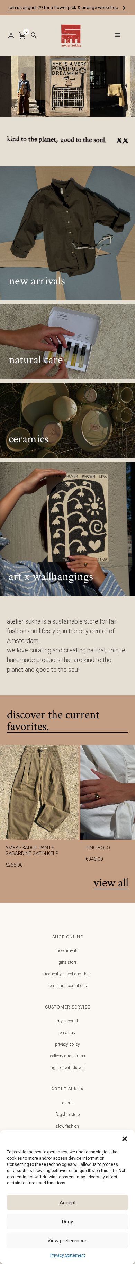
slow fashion (67, 1126)
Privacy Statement (67, 1255)
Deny (67, 1222)
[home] (69, 36)
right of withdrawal (68, 1067)
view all (110, 883)
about (67, 1102)
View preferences (67, 1240)
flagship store (67, 1114)
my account (67, 1020)
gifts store (67, 962)
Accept (68, 1203)
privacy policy (67, 1044)
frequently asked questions (68, 974)
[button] (124, 1138)
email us (67, 1032)
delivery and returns (67, 1056)
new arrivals (67, 950)
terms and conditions (67, 985)
